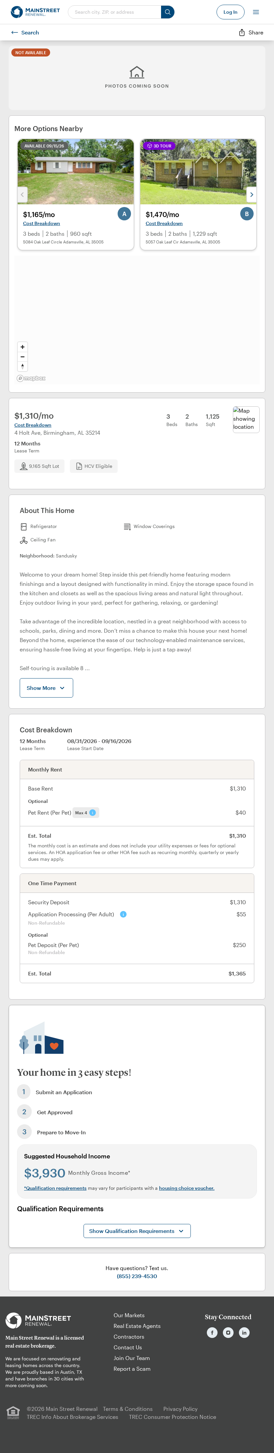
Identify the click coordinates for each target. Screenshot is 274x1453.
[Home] (35, 12)
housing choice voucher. (187, 1188)
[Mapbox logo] (31, 378)
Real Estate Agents (137, 1326)
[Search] (167, 12)
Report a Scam (132, 1368)
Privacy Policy (180, 1409)
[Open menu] (256, 12)
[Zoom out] (22, 356)
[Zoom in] (22, 347)
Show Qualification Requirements (131, 1231)
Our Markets (129, 1315)
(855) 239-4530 (137, 1276)
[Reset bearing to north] (22, 366)
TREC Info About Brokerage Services (72, 1417)
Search (30, 32)
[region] (137, 320)
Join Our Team (132, 1358)
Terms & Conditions (128, 1409)
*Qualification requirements (55, 1188)
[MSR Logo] (45, 1321)
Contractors (129, 1336)
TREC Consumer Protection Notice (172, 1417)
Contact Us (128, 1347)
